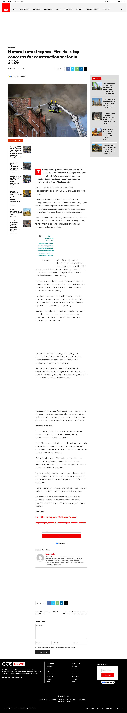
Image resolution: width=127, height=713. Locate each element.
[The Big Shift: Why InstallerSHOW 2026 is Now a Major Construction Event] (27, 179)
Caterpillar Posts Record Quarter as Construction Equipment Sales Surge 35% (109, 149)
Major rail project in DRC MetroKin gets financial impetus (60, 523)
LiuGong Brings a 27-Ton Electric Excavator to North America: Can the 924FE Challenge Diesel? (109, 88)
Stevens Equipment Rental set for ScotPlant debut (16, 211)
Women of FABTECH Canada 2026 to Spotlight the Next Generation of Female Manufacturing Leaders (16, 197)
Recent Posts (45, 550)
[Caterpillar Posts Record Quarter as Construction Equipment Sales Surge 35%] (97, 148)
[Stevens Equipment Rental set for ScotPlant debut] (27, 212)
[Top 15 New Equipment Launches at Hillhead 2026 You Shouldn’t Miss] (27, 166)
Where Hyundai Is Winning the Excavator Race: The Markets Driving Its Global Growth (109, 118)
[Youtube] (112, 1)
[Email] (85, 69)
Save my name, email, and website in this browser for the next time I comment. (56, 647)
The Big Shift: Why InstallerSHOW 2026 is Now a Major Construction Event (16, 181)
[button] (122, 9)
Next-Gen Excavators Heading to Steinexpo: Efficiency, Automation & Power (15, 226)
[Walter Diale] (40, 557)
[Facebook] (105, 1)
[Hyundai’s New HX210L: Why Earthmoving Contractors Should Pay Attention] (97, 132)
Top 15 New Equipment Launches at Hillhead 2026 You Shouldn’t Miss (16, 166)
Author (38, 550)
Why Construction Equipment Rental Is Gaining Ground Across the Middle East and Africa (109, 103)
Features (12, 47)
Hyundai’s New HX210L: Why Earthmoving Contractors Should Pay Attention (108, 134)
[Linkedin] (81, 69)
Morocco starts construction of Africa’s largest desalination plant (75, 613)
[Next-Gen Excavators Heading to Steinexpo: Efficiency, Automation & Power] (27, 223)
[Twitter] (110, 1)
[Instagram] (108, 1)
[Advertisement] (47, 33)
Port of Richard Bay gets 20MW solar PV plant (55, 517)
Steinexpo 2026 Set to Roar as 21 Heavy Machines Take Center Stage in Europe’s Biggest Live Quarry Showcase (16, 152)
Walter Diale (13, 68)
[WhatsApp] (77, 69)
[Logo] (6, 10)
